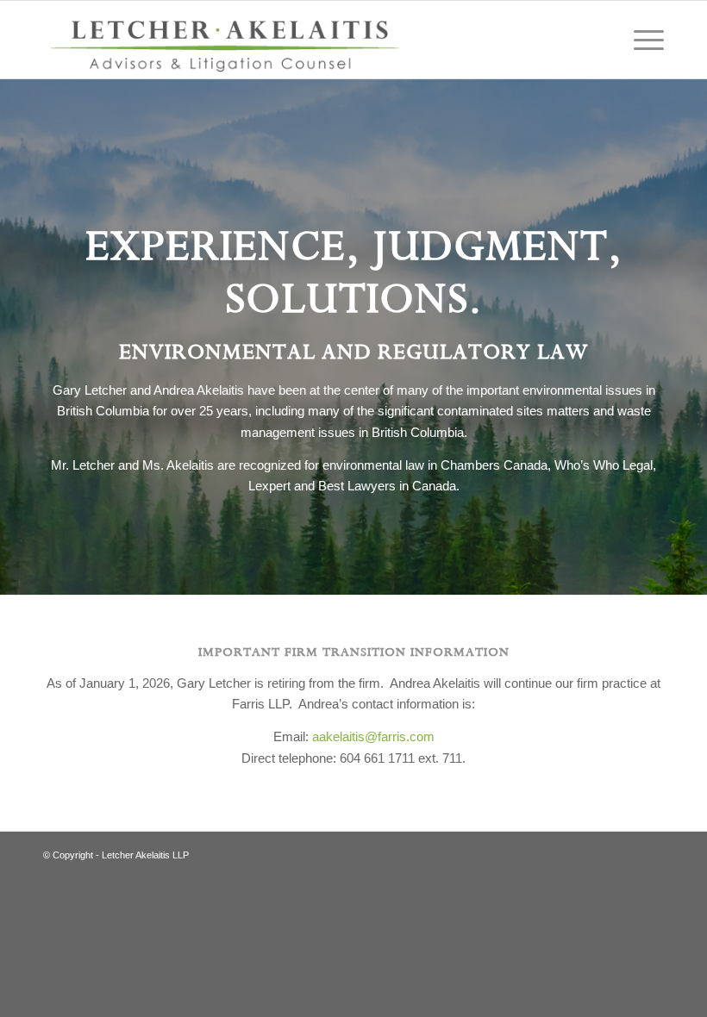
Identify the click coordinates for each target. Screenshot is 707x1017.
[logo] (226, 39)
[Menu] (640, 39)
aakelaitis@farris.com (373, 736)
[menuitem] (640, 39)
